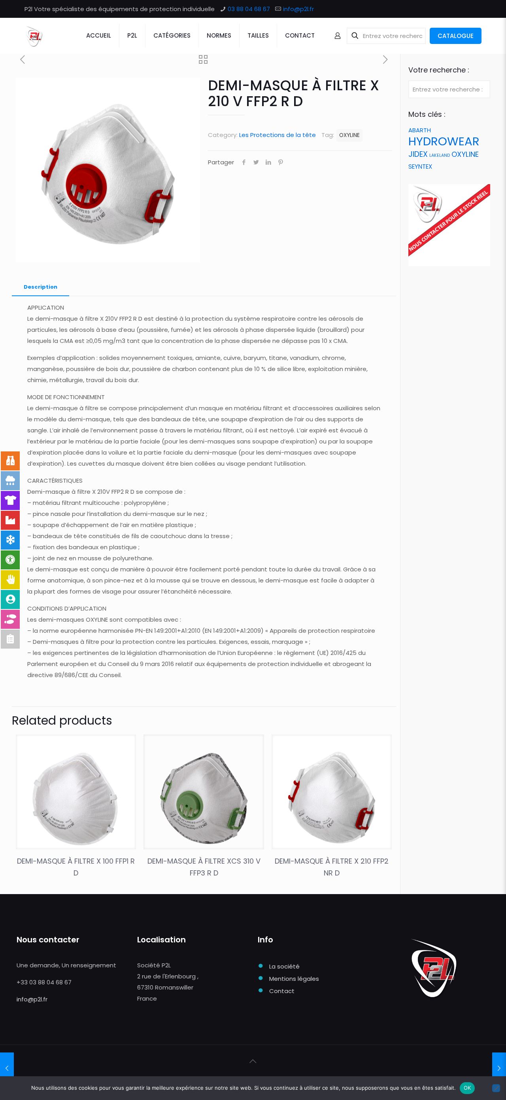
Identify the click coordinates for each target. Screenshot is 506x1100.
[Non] (496, 1088)
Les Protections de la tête (277, 135)
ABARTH (419, 130)
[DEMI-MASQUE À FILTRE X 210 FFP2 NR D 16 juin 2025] (7, 1068)
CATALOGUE (456, 36)
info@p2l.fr (298, 9)
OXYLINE (349, 135)
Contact (282, 991)
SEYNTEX (420, 166)
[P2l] (34, 35)
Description (40, 287)
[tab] (40, 287)
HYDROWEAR (444, 141)
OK (467, 1088)
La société (284, 966)
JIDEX (418, 154)
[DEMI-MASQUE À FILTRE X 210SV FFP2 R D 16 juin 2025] (499, 1068)
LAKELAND (439, 155)
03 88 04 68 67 (249, 9)
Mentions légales (294, 978)
